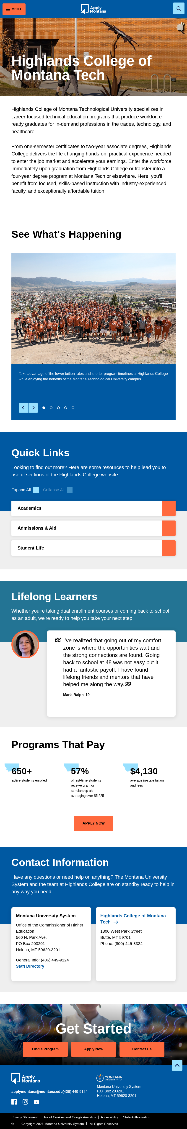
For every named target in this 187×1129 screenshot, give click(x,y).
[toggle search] (178, 8)
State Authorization (136, 1117)
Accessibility (109, 1117)
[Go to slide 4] (65, 407)
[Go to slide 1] (43, 407)
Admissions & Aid (37, 528)
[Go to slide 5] (73, 407)
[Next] (33, 408)
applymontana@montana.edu (37, 1092)
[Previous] (23, 408)
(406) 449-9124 (75, 1092)
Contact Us (142, 1049)
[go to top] (177, 1065)
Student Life (31, 547)
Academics (30, 508)
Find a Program (45, 1049)
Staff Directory (30, 966)
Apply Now (93, 1049)
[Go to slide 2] (51, 407)
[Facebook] (14, 1103)
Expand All (21, 490)
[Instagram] (25, 1103)
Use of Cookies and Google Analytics (69, 1117)
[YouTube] (36, 1103)
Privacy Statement (24, 1117)
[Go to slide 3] (58, 407)
